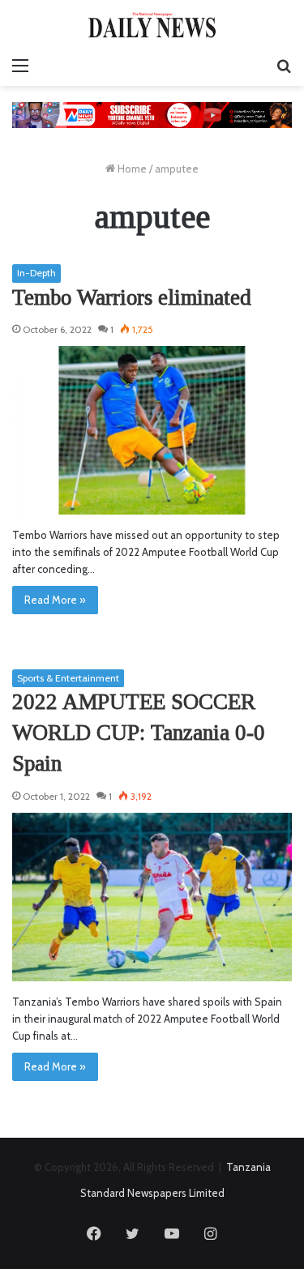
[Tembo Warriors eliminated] (152, 430)
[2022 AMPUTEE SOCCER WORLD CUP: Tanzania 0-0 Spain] (152, 897)
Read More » (55, 599)
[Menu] (20, 65)
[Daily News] (152, 24)
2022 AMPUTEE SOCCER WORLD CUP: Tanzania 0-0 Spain (138, 733)
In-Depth (36, 273)
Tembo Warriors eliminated (131, 297)
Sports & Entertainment (68, 678)
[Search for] (284, 65)
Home (131, 168)
